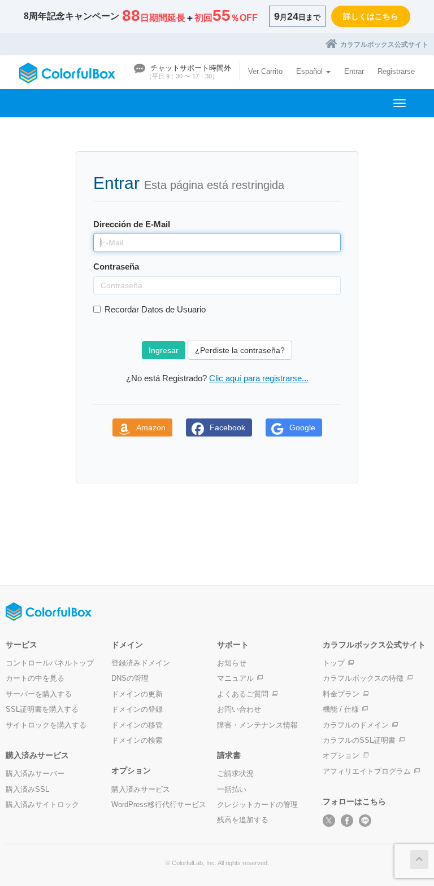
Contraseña (116, 266)
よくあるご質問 (242, 694)
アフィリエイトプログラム (367, 771)
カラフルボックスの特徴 (363, 678)
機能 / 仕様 (341, 709)
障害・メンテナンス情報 (257, 725)
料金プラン (341, 694)
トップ (334, 663)
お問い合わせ (239, 709)
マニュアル (235, 678)
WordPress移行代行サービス (158, 804)
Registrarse (396, 71)
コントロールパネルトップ (50, 663)
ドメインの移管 (137, 725)
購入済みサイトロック (42, 804)
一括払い (231, 789)
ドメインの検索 (137, 740)
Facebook (227, 427)
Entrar (354, 71)
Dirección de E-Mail (131, 224)
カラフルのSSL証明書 (359, 740)
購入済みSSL (27, 789)
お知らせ (231, 663)
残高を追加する (242, 820)
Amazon (151, 427)
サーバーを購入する (39, 694)
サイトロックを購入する (46, 725)
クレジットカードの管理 (257, 804)
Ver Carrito (265, 71)
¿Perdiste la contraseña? (240, 350)
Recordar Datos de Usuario (155, 309)
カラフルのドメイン (356, 725)
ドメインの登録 (137, 709)
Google (302, 427)
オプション (341, 755)
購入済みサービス (140, 789)
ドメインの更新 (137, 694)
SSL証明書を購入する (42, 709)
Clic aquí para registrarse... (259, 378)
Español (310, 71)
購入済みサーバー (35, 773)
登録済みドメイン (140, 663)
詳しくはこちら (370, 16)
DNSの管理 (130, 678)
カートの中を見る (35, 678)
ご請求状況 (235, 773)
